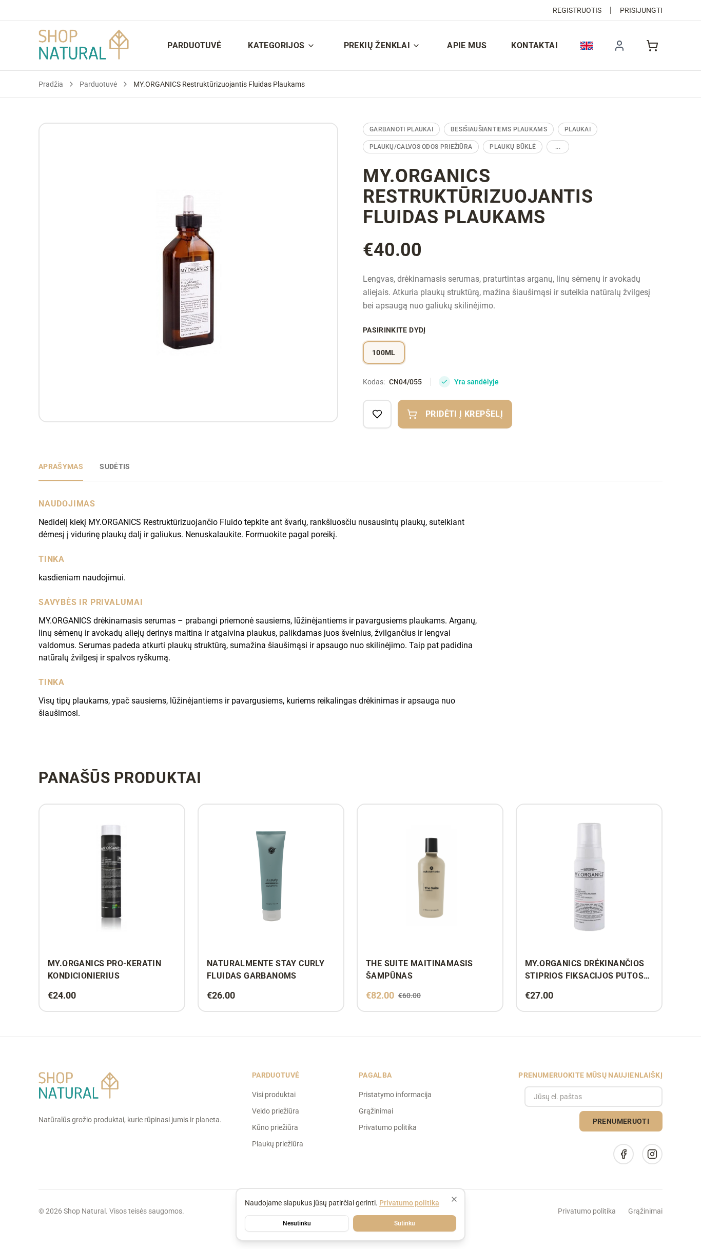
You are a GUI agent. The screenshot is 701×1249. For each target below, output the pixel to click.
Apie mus (466, 45)
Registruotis (577, 10)
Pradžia (50, 84)
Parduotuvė (194, 45)
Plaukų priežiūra (277, 1144)
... (557, 146)
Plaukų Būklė (513, 146)
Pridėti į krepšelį (464, 414)
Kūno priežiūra (275, 1127)
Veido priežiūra (275, 1111)
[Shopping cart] (652, 45)
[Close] (454, 1199)
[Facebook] (623, 1154)
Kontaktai (534, 45)
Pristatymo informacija (395, 1094)
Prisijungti (641, 10)
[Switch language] (586, 45)
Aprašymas (60, 466)
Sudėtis (115, 466)
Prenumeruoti (621, 1121)
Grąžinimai (376, 1111)
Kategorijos (276, 45)
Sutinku (404, 1223)
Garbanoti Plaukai (401, 129)
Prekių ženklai (377, 45)
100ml (384, 352)
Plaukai (577, 129)
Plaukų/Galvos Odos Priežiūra (420, 146)
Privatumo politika (388, 1127)
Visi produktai (274, 1094)
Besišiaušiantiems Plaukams (499, 129)
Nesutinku (297, 1223)
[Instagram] (652, 1154)
